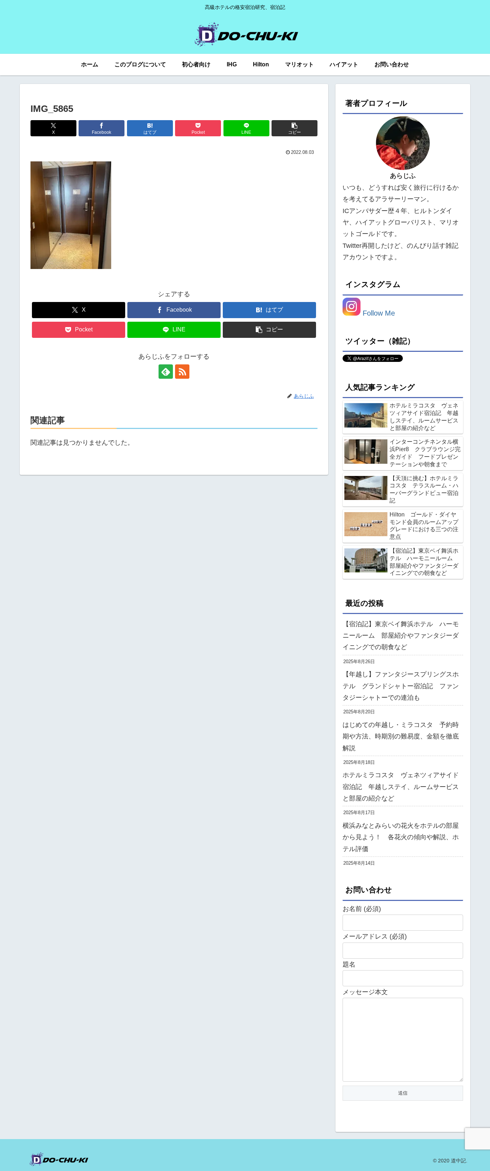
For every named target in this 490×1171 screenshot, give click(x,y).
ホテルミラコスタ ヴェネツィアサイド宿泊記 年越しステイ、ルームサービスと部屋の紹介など (401, 786)
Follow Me (378, 313)
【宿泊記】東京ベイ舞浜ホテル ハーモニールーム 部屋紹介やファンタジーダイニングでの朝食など (401, 635)
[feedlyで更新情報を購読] (166, 371)
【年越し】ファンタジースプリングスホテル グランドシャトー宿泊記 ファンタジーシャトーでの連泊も (401, 686)
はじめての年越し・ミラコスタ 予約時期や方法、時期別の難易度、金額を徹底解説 (401, 736)
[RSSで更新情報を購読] (182, 371)
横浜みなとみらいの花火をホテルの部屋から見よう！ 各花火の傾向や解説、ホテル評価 (401, 837)
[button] (294, 128)
